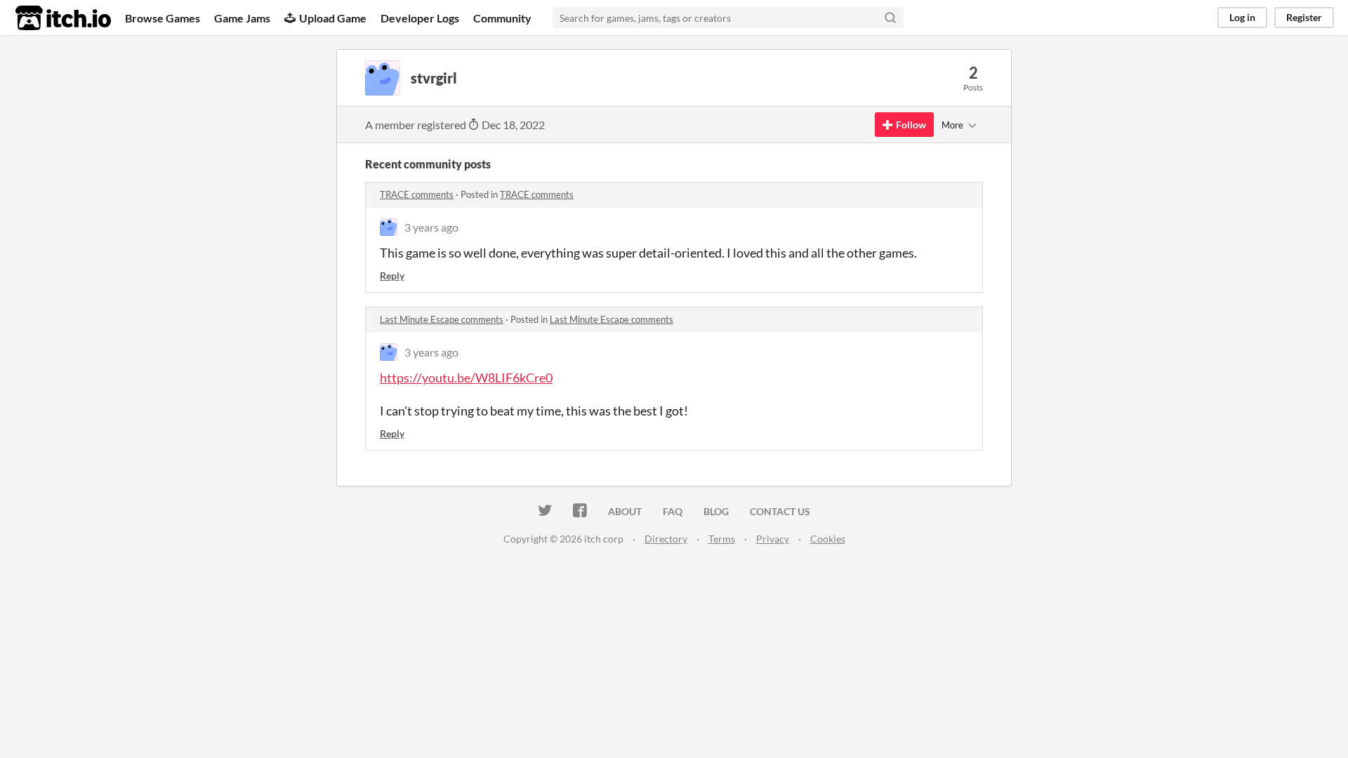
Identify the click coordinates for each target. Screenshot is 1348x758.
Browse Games (162, 18)
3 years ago (431, 227)
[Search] (890, 17)
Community (502, 18)
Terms (721, 539)
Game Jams (242, 18)
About (625, 511)
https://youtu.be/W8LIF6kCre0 (466, 377)
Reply (392, 275)
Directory (666, 539)
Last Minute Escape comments (441, 319)
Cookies (827, 539)
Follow (911, 125)
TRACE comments (417, 194)
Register (1304, 17)
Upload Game (332, 18)
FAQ (672, 511)
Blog (716, 511)
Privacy (772, 539)
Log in (1242, 17)
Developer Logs (420, 18)
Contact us (780, 511)
